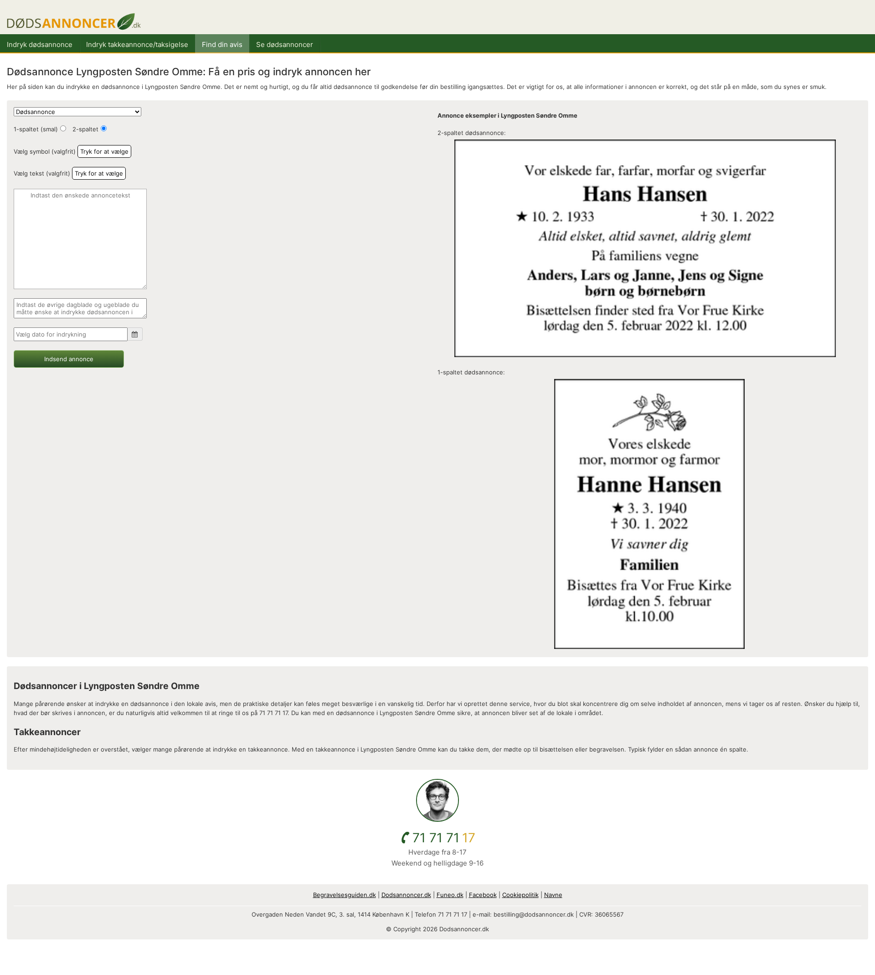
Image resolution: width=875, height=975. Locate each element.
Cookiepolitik (520, 894)
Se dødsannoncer (284, 44)
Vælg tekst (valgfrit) (42, 173)
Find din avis (222, 44)
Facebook (483, 894)
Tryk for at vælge (104, 151)
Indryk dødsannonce (39, 44)
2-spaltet (85, 129)
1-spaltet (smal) (36, 129)
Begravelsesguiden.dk (344, 894)
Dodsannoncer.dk (406, 894)
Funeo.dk (450, 894)
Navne (553, 894)
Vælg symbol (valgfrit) (45, 151)
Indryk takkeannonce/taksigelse (137, 44)
